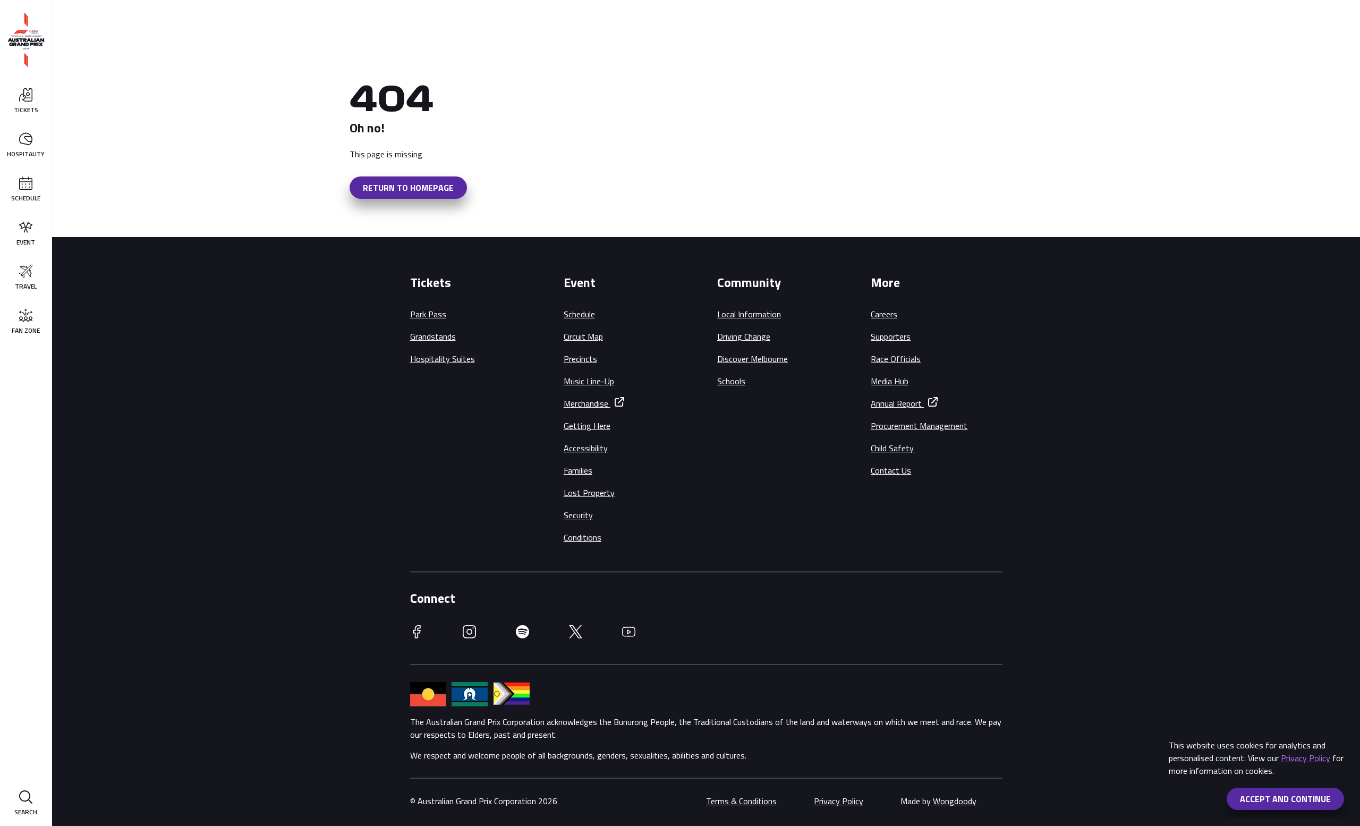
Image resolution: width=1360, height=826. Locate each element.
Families (578, 470)
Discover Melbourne (752, 358)
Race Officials (896, 358)
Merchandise (587, 403)
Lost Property (589, 492)
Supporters (891, 336)
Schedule (579, 314)
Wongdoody (954, 801)
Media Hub (889, 381)
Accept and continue (1285, 799)
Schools (731, 381)
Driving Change (743, 336)
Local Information (749, 314)
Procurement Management (919, 425)
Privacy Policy (1305, 758)
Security (578, 515)
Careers (884, 314)
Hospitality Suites (442, 358)
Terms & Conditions (741, 801)
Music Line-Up (589, 381)
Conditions (582, 537)
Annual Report (897, 403)
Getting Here (587, 425)
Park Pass (428, 314)
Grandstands (433, 336)
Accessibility (586, 448)
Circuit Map (583, 336)
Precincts (580, 358)
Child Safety (892, 448)
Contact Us (891, 470)
